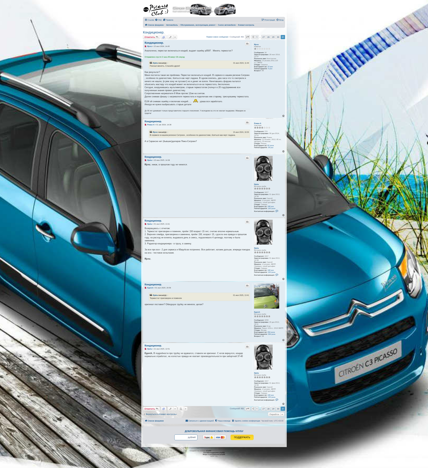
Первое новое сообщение (217, 37)
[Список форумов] (158, 9)
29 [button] (273, 37)
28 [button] (268, 37)
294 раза (271, 332)
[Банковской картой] (220, 437)
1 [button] (256, 37)
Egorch (257, 312)
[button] (247, 37)
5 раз (270, 68)
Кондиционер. (154, 32)
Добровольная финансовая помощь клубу (214, 431)
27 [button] (263, 37)
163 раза (271, 208)
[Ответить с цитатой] (247, 44)
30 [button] (278, 37)
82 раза (271, 145)
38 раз (270, 147)
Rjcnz (256, 44)
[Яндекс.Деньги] (209, 437)
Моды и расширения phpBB (214, 454)
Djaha (155, 63)
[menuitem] (158, 20)
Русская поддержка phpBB (214, 452)
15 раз (270, 66)
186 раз (271, 206)
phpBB (208, 451)
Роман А (257, 123)
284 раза (271, 334)
